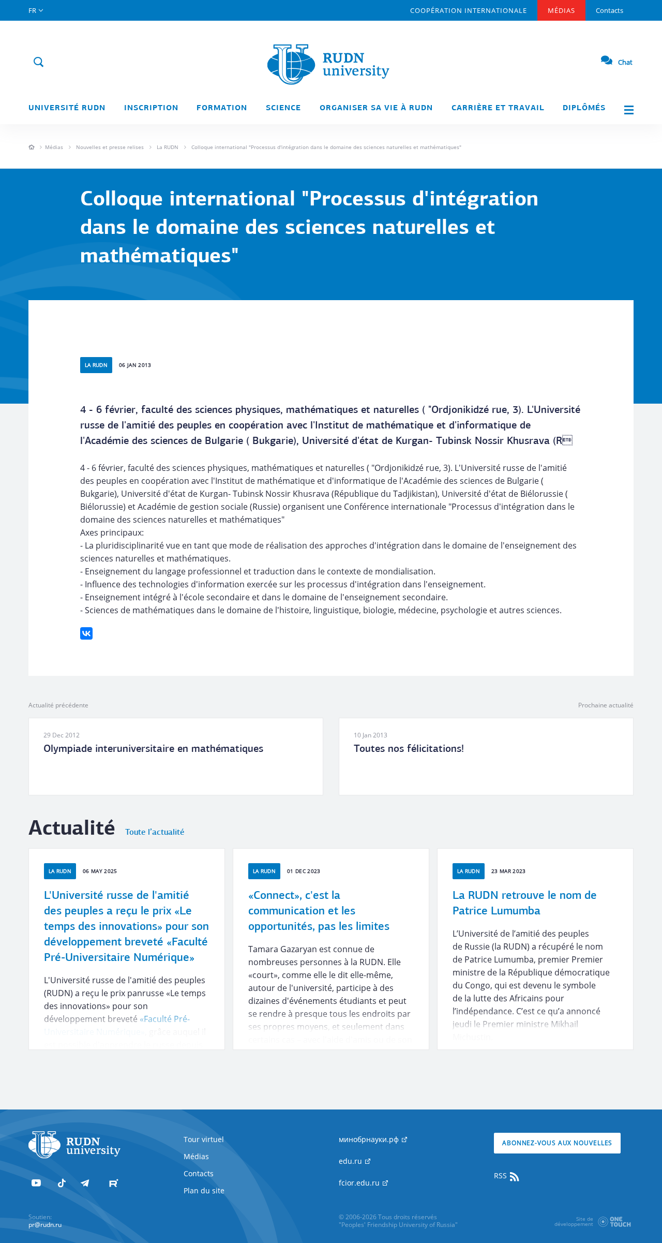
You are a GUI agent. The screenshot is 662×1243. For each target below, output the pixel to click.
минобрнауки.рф (370, 1139)
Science (283, 108)
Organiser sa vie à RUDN (376, 108)
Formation (222, 108)
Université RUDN (67, 108)
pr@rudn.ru (45, 1224)
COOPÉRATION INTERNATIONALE (468, 10)
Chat (625, 62)
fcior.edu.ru (360, 1183)
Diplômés (584, 108)
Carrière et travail (498, 108)
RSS (501, 1175)
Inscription (151, 108)
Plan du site (204, 1190)
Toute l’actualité (154, 832)
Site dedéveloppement (573, 1221)
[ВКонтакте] (86, 633)
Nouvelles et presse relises (110, 147)
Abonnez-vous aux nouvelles (557, 1142)
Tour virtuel (204, 1139)
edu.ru (351, 1161)
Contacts (609, 10)
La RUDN (167, 147)
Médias (561, 10)
